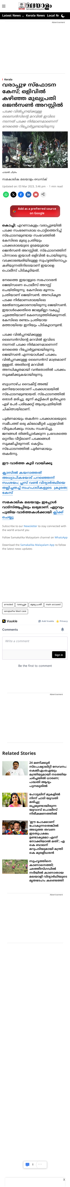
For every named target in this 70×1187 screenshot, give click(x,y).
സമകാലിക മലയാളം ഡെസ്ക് (24, 179)
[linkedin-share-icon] (28, 197)
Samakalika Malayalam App (37, 545)
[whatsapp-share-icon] (6, 197)
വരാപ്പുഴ (21, 604)
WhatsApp (61, 537)
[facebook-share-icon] (21, 197)
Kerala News (35, 16)
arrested (8, 604)
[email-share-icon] (36, 197)
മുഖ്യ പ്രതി (36, 604)
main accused (53, 604)
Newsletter (30, 526)
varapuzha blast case (15, 611)
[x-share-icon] (13, 197)
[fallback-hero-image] (15, 768)
